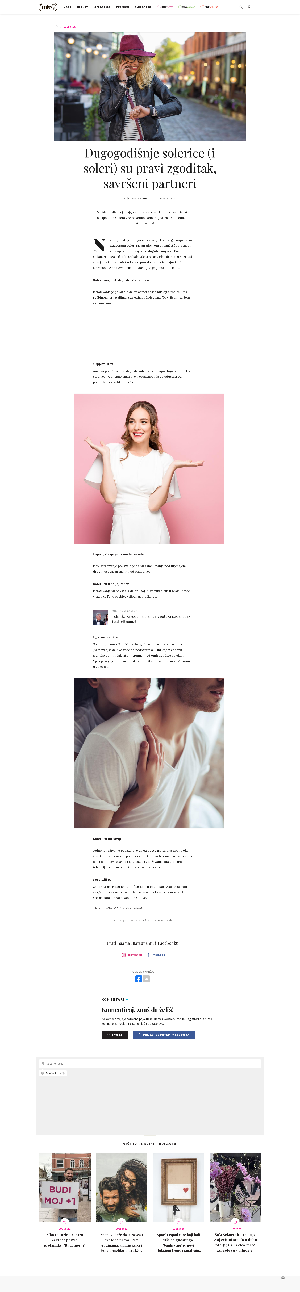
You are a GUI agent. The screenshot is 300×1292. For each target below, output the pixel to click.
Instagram (135, 955)
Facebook (158, 955)
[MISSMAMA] (166, 7)
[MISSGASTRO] (210, 7)
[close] (283, 1278)
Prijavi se (115, 1035)
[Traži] (241, 6)
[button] (257, 6)
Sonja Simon (139, 198)
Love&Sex (70, 26)
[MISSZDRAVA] (188, 7)
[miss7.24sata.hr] (49, 7)
